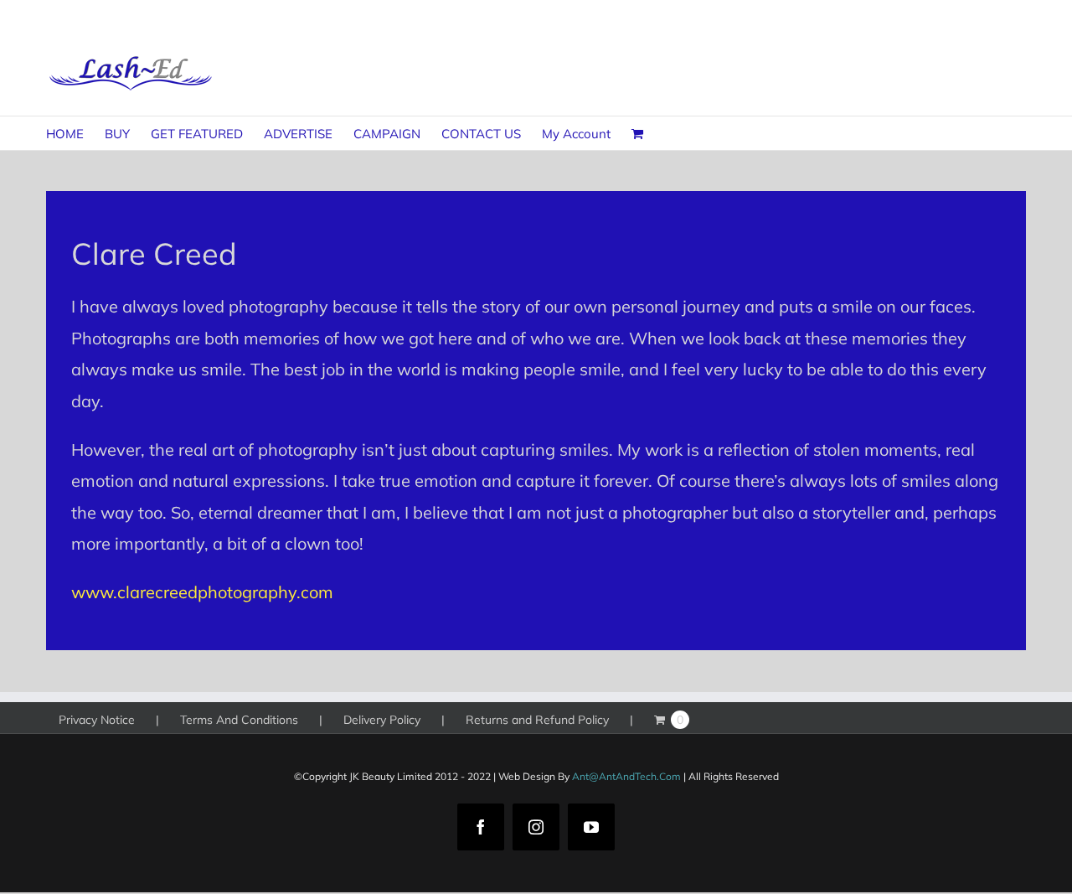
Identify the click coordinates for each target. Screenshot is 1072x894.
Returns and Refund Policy (537, 719)
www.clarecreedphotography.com (202, 591)
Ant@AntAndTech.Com (626, 776)
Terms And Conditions (239, 719)
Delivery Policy (381, 719)
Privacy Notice (97, 719)
